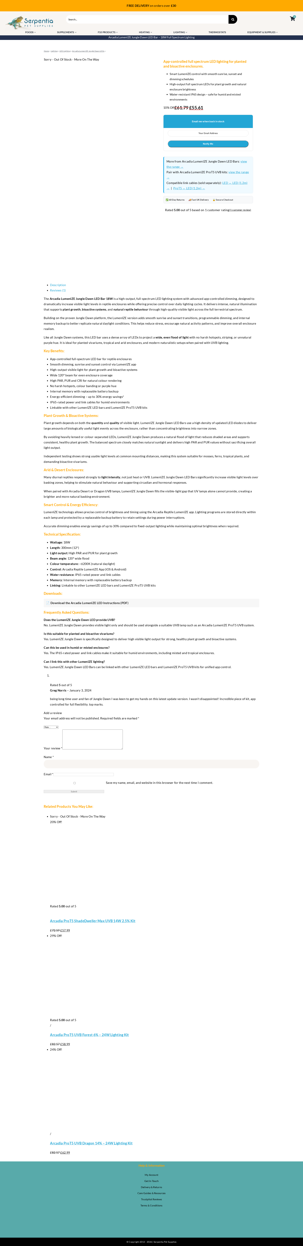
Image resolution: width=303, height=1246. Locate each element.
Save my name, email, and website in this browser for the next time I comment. (159, 782)
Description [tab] (58, 285)
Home (46, 51)
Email (48, 774)
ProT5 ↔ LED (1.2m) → (189, 188)
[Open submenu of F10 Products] (117, 32)
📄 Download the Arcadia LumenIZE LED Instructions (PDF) (87, 603)
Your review (53, 748)
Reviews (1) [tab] (58, 290)
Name (49, 757)
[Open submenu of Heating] (152, 32)
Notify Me (208, 143)
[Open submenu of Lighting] (187, 32)
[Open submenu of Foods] (35, 32)
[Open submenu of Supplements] (76, 32)
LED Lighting (64, 51)
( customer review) (240, 209)
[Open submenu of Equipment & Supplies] (277, 32)
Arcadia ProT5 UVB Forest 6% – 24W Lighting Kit (89, 1035)
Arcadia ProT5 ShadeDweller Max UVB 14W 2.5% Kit (92, 921)
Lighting (54, 51)
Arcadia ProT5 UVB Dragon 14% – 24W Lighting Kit (91, 1143)
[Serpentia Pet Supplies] (29, 16)
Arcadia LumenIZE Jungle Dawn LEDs (88, 51)
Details (55, 911)
